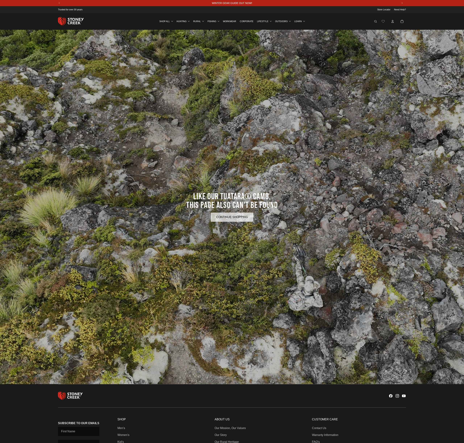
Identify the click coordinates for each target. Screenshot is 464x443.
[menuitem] (166, 21)
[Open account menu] (393, 21)
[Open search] (376, 21)
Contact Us (319, 428)
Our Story (221, 434)
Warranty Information (325, 434)
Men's (121, 428)
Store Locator (383, 9)
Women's (123, 434)
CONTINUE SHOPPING (232, 217)
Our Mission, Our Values (230, 428)
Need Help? (400, 9)
